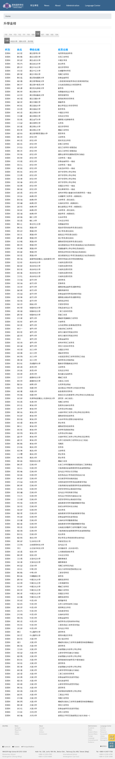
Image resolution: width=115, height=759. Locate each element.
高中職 (30, 41)
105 (52, 35)
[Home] (13, 5)
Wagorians (18, 730)
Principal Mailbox (28, 747)
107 (42, 35)
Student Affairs (92, 732)
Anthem (41, 732)
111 (24, 35)
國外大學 (22, 41)
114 (10, 35)
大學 (7, 41)
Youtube (16, 747)
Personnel (103, 732)
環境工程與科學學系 (66, 346)
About (58, 5)
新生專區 (34, 5)
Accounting (103, 734)
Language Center (92, 5)
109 (33, 35)
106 (47, 35)
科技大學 (14, 41)
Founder (41, 728)
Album (17, 732)
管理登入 (104, 746)
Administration (72, 5)
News (46, 5)
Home (7, 16)
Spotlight (17, 728)
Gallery (17, 734)
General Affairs (92, 734)
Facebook (7, 747)
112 (19, 35)
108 (37, 34)
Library (102, 736)
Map (86, 751)
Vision (41, 730)
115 (6, 35)
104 (56, 35)
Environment (43, 734)
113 (15, 35)
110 (28, 35)
